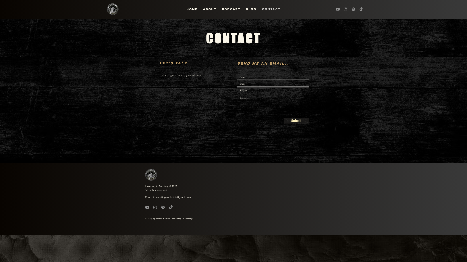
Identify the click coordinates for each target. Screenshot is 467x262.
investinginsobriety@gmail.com (180, 75)
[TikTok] (361, 9)
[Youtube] (337, 9)
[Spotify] (353, 9)
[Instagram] (345, 9)
